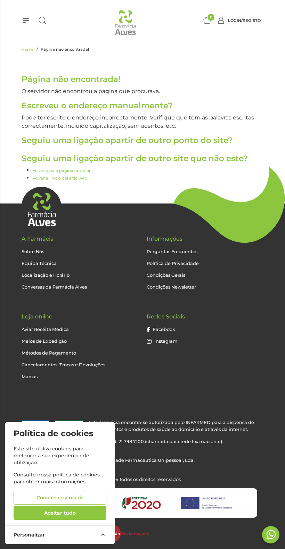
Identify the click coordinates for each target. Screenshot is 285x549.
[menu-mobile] (26, 20)
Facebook (164, 329)
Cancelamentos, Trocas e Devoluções (63, 364)
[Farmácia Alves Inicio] (125, 20)
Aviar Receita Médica (45, 329)
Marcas (30, 376)
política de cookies (76, 475)
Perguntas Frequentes (172, 251)
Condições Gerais (166, 275)
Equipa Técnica (39, 263)
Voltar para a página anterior (62, 170)
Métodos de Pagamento (49, 353)
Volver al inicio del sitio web (60, 178)
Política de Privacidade (173, 263)
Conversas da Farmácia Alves (54, 287)
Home (28, 49)
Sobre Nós (33, 251)
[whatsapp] (271, 534)
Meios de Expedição (44, 341)
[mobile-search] (42, 20)
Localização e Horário (46, 275)
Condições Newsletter (171, 287)
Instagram (166, 341)
